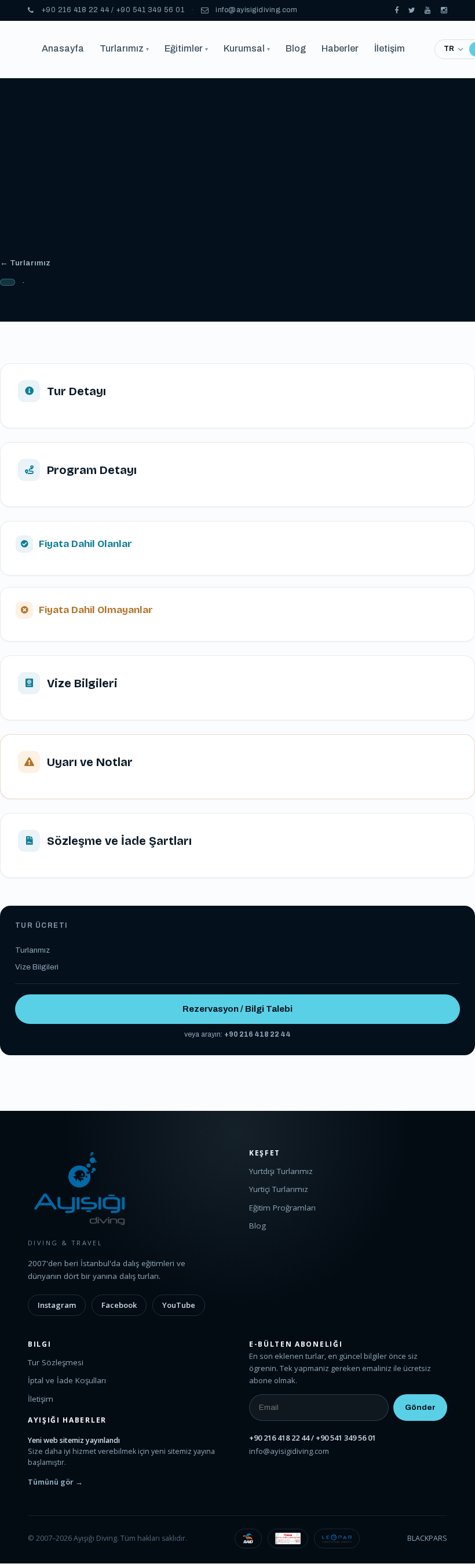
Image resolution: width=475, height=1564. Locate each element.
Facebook (119, 1305)
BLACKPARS (427, 1538)
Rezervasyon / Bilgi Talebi (237, 1008)
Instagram (57, 1305)
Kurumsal (247, 48)
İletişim (389, 48)
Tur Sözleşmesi (55, 1362)
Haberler (340, 48)
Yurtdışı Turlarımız (281, 1171)
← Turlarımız (25, 262)
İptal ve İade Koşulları (67, 1380)
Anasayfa (63, 48)
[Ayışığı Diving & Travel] (396, 10)
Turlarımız (124, 48)
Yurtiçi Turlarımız (278, 1189)
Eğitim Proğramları (282, 1207)
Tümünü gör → (55, 1482)
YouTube (178, 1305)
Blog (296, 48)
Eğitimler (186, 48)
